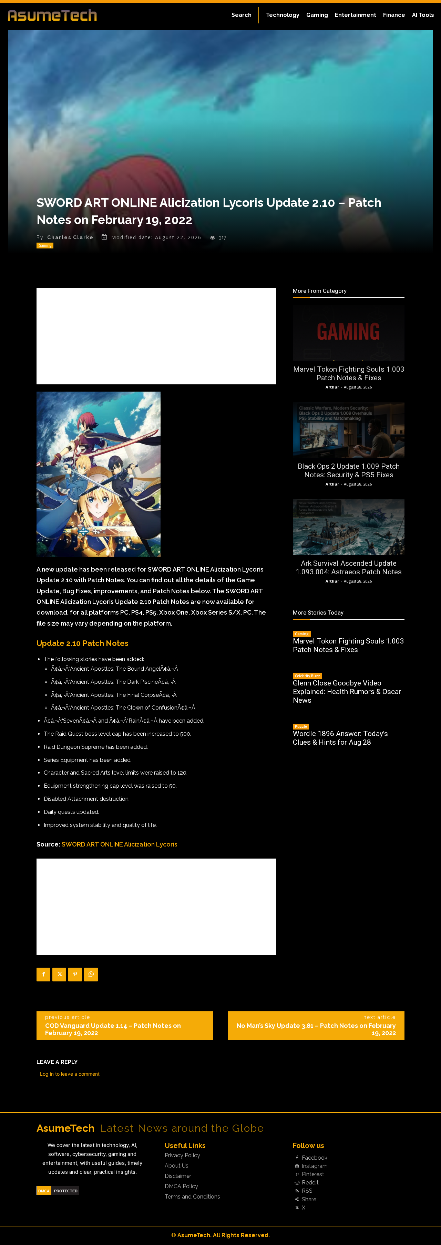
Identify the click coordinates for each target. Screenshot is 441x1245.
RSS (307, 1191)
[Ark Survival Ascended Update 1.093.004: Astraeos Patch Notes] (348, 527)
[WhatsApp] (91, 974)
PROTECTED (66, 1191)
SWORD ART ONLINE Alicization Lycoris (119, 844)
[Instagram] (297, 1166)
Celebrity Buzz (307, 675)
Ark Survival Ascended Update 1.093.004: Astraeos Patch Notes (349, 567)
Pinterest (313, 1174)
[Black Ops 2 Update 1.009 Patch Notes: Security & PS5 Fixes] (348, 430)
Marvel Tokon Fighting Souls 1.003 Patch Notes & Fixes (348, 373)
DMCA (44, 1191)
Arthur (332, 387)
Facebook (314, 1158)
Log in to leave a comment (70, 1074)
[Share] (297, 1199)
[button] (242, 15)
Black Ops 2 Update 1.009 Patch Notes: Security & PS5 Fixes (349, 470)
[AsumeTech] (52, 15)
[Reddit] (297, 1183)
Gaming (45, 245)
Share (309, 1199)
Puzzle (301, 726)
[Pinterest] (75, 974)
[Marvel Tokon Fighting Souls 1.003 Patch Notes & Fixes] (348, 333)
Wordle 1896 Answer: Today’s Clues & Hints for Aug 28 (340, 738)
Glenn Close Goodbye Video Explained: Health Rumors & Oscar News (347, 691)
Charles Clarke (70, 237)
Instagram (315, 1166)
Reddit (310, 1182)
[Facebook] (43, 974)
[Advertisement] (156, 336)
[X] (59, 974)
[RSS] (297, 1191)
